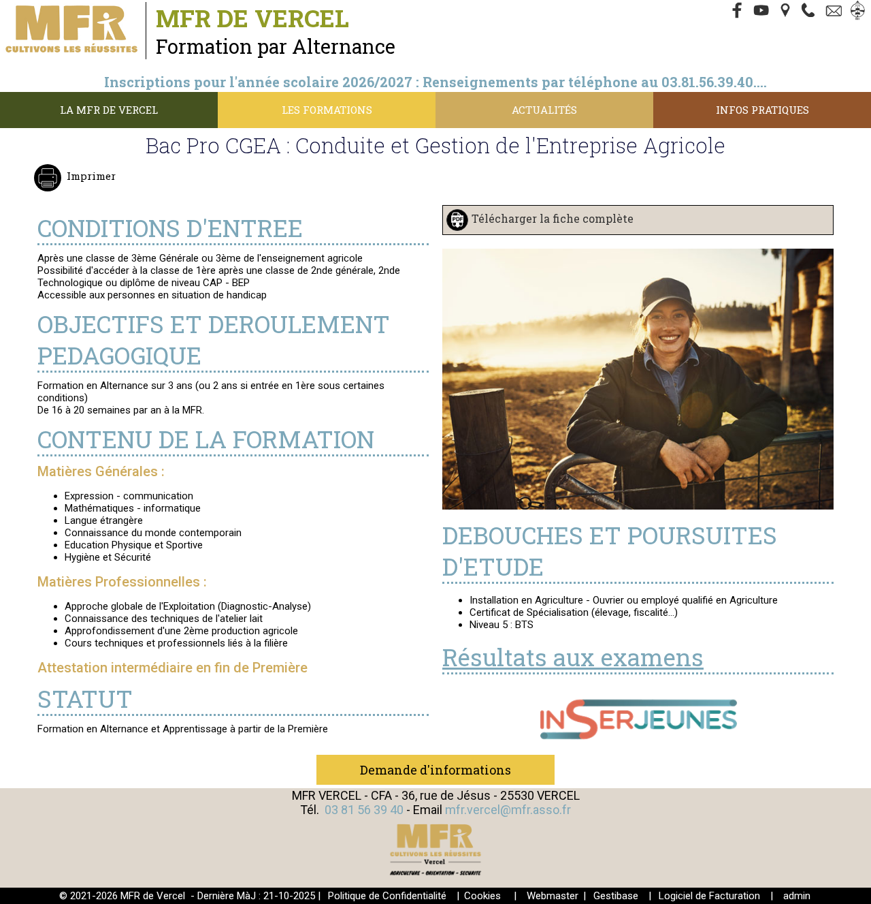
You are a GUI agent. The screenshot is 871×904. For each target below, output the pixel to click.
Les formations (327, 109)
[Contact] (836, 11)
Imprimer (91, 176)
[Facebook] (738, 11)
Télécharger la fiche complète (553, 218)
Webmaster (552, 896)
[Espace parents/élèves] (860, 11)
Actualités (544, 109)
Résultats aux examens (573, 656)
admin (796, 896)
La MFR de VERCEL (109, 109)
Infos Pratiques (762, 109)
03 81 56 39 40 (364, 809)
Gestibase (615, 896)
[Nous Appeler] (811, 11)
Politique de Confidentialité (387, 896)
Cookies (482, 896)
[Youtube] (762, 11)
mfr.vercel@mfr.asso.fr (508, 809)
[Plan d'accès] (787, 11)
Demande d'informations (435, 770)
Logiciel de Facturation (709, 896)
